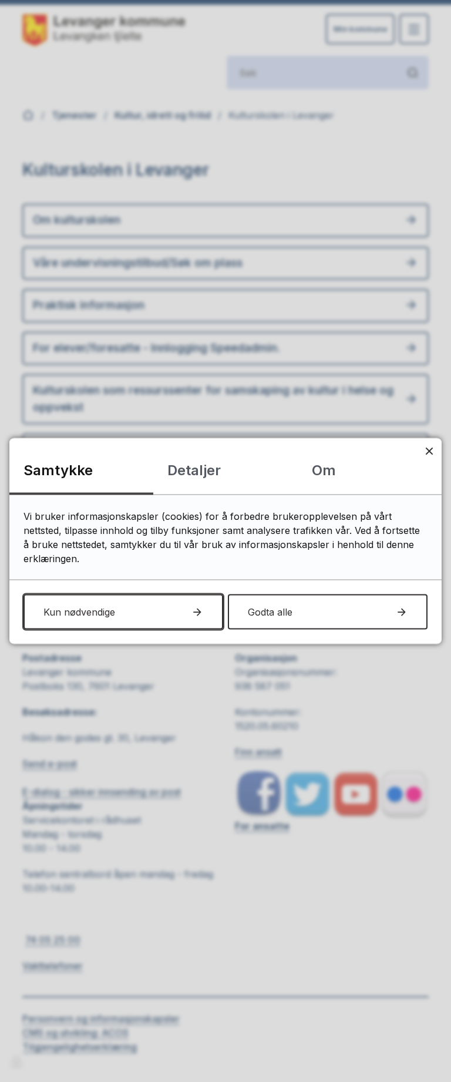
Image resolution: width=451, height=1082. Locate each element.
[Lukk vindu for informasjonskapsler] (429, 451)
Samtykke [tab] (58, 470)
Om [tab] (324, 470)
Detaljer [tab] (194, 470)
